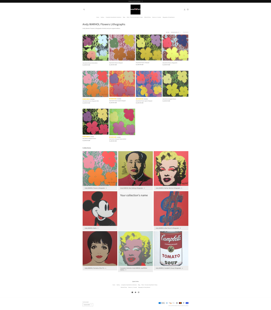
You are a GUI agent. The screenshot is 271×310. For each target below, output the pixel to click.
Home (114, 284)
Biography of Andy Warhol (144, 287)
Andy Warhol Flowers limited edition (90, 63)
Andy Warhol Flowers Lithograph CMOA (91, 101)
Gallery (118, 284)
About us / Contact (132, 287)
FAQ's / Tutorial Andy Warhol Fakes (149, 284)
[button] (84, 9)
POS (178, 305)
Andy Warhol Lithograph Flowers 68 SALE (117, 139)
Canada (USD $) (87, 304)
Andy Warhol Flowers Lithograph (116, 62)
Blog (139, 284)
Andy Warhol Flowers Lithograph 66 (170, 62)
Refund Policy (124, 287)
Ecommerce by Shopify (184, 305)
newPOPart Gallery (174, 305)
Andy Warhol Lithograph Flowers (169, 99)
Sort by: (167, 32)
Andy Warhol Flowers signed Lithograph (117, 100)
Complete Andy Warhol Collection (129, 284)
